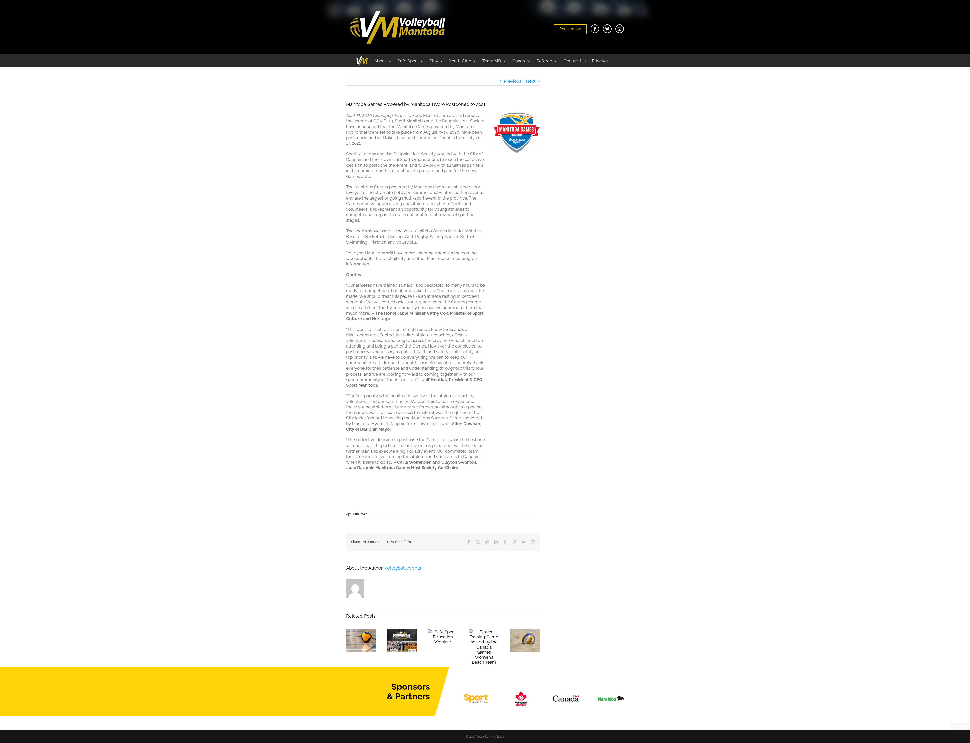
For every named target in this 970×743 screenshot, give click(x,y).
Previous (512, 81)
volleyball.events (403, 568)
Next (531, 81)
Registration (570, 29)
